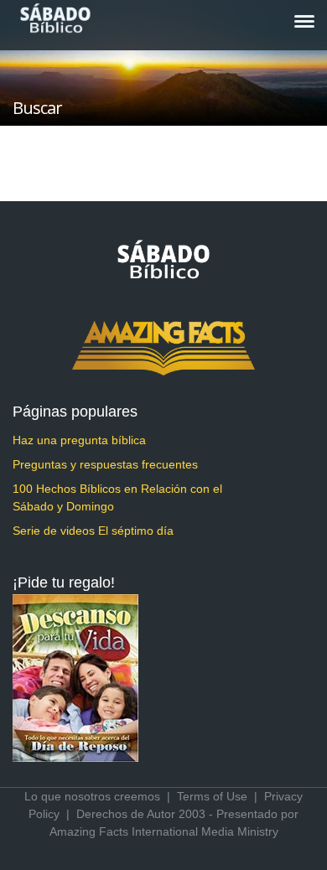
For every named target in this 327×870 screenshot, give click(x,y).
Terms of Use (212, 796)
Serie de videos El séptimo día (93, 530)
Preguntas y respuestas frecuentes (105, 464)
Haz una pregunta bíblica (79, 440)
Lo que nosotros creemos (92, 796)
